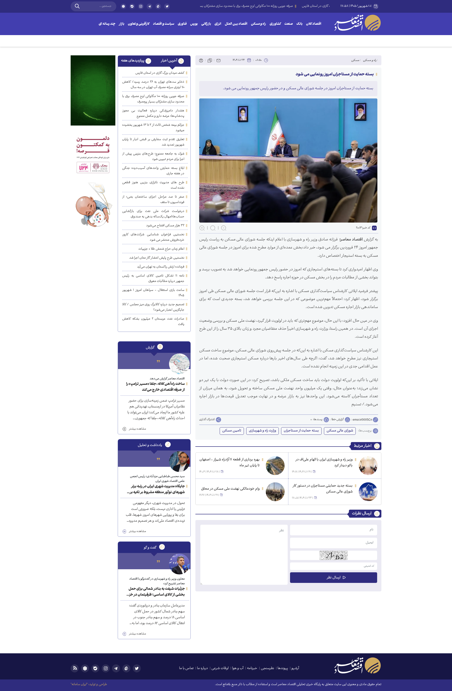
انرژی (217, 24)
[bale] (132, 6)
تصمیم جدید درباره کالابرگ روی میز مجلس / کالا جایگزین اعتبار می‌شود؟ (153, 307)
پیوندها (283, 668)
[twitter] (167, 8)
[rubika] (123, 6)
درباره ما (202, 668)
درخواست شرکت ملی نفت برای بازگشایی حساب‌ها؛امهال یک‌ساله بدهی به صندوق (153, 214)
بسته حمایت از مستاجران (301, 431)
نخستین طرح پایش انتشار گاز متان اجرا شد (156, 258)
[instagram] (141, 6)
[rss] (75, 668)
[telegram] (149, 6)
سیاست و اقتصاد (163, 24)
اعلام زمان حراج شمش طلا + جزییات (161, 249)
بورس (194, 24)
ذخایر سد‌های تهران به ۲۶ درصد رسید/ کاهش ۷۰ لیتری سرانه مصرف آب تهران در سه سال (153, 84)
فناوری (182, 24)
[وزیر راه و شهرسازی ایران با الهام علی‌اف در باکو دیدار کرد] (368, 465)
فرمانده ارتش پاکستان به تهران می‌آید (160, 267)
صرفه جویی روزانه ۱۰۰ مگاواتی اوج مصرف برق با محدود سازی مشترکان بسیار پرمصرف (153, 99)
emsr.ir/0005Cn (362, 419)
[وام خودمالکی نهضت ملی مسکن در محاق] (275, 491)
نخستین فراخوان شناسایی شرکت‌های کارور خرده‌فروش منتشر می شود (153, 237)
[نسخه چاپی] (201, 60)
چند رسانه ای (107, 24)
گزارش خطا (337, 419)
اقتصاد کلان (313, 24)
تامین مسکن (231, 431)
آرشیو (295, 668)
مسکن (355, 60)
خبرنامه (252, 668)
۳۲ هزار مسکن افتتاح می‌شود (165, 225)
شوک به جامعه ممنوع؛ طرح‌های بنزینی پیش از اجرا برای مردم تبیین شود (153, 156)
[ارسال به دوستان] (218, 60)
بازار (121, 24)
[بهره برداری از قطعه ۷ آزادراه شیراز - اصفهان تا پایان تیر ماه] (275, 465)
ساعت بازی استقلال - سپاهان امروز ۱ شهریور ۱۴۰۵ (153, 293)
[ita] (158, 6)
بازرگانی (206, 24)
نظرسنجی (267, 668)
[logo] (357, 22)
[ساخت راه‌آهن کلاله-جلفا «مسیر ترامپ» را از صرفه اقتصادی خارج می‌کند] (179, 363)
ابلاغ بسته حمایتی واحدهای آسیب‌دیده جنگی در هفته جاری (153, 171)
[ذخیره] (209, 60)
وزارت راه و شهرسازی (262, 431)
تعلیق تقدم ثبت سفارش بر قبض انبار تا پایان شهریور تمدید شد (153, 142)
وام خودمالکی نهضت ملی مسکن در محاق (230, 489)
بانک (299, 24)
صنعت (288, 24)
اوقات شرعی (220, 668)
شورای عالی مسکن (340, 431)
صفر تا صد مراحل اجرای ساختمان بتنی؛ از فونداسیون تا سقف (153, 199)
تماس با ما (186, 668)
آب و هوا (237, 668)
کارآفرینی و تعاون (138, 24)
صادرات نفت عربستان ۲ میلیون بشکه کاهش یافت (153, 321)
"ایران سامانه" (79, 684)
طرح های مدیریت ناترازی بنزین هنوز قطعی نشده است (153, 185)
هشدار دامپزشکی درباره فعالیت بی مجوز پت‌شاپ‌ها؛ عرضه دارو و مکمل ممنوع (153, 113)
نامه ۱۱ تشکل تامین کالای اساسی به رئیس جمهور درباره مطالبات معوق (153, 278)
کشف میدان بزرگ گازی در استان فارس (159, 73)
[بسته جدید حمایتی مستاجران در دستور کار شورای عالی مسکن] (368, 491)
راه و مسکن (258, 24)
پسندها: (318, 419)
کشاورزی (275, 24)
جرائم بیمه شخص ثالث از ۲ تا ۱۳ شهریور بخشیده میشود (153, 127)
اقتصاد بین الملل (236, 24)
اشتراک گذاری (207, 419)
